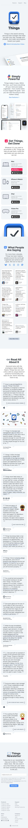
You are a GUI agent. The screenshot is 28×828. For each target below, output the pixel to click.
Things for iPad (5, 808)
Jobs (16, 817)
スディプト (21, 299)
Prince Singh (8, 314)
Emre (20, 331)
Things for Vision (5, 810)
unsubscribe (17, 781)
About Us (17, 815)
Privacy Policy (9, 782)
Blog (2, 815)
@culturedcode (6, 279)
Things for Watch (5, 807)
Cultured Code (14, 826)
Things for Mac (5, 804)
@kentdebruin (5, 320)
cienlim (20, 314)
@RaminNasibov (20, 325)
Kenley (6, 282)
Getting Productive (20, 807)
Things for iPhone (5, 805)
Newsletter (4, 817)
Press (16, 822)
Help (16, 804)
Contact (17, 805)
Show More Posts (14, 338)
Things (4, 3)
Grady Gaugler (8, 299)
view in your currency (17, 166)
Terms (16, 820)
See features (13, 97)
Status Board (4, 818)
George (20, 282)
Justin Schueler (8, 331)
